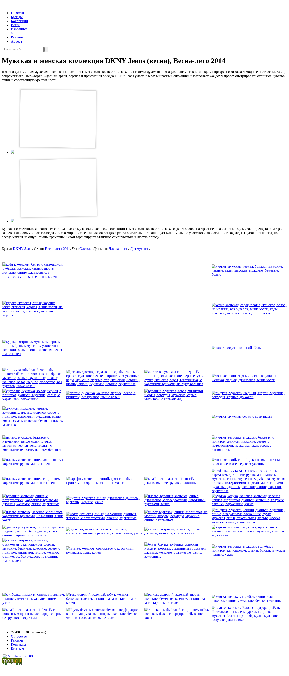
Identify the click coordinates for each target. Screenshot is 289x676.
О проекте (19, 636)
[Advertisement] (101, 308)
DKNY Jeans (22, 249)
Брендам (17, 648)
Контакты (18, 644)
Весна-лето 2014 (57, 249)
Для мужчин (139, 249)
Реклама (17, 640)
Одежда (85, 249)
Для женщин (118, 249)
